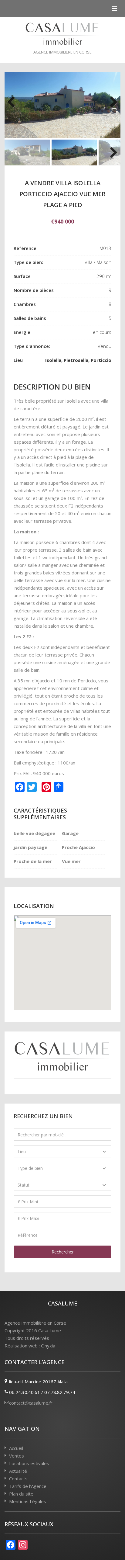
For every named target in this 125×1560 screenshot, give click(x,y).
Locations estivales (29, 1463)
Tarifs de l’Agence (27, 1486)
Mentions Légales (27, 1501)
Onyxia (48, 1346)
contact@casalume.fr (30, 1403)
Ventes (16, 1456)
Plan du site (21, 1494)
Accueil (16, 1448)
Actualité (18, 1471)
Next (111, 105)
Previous (14, 105)
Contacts (18, 1478)
